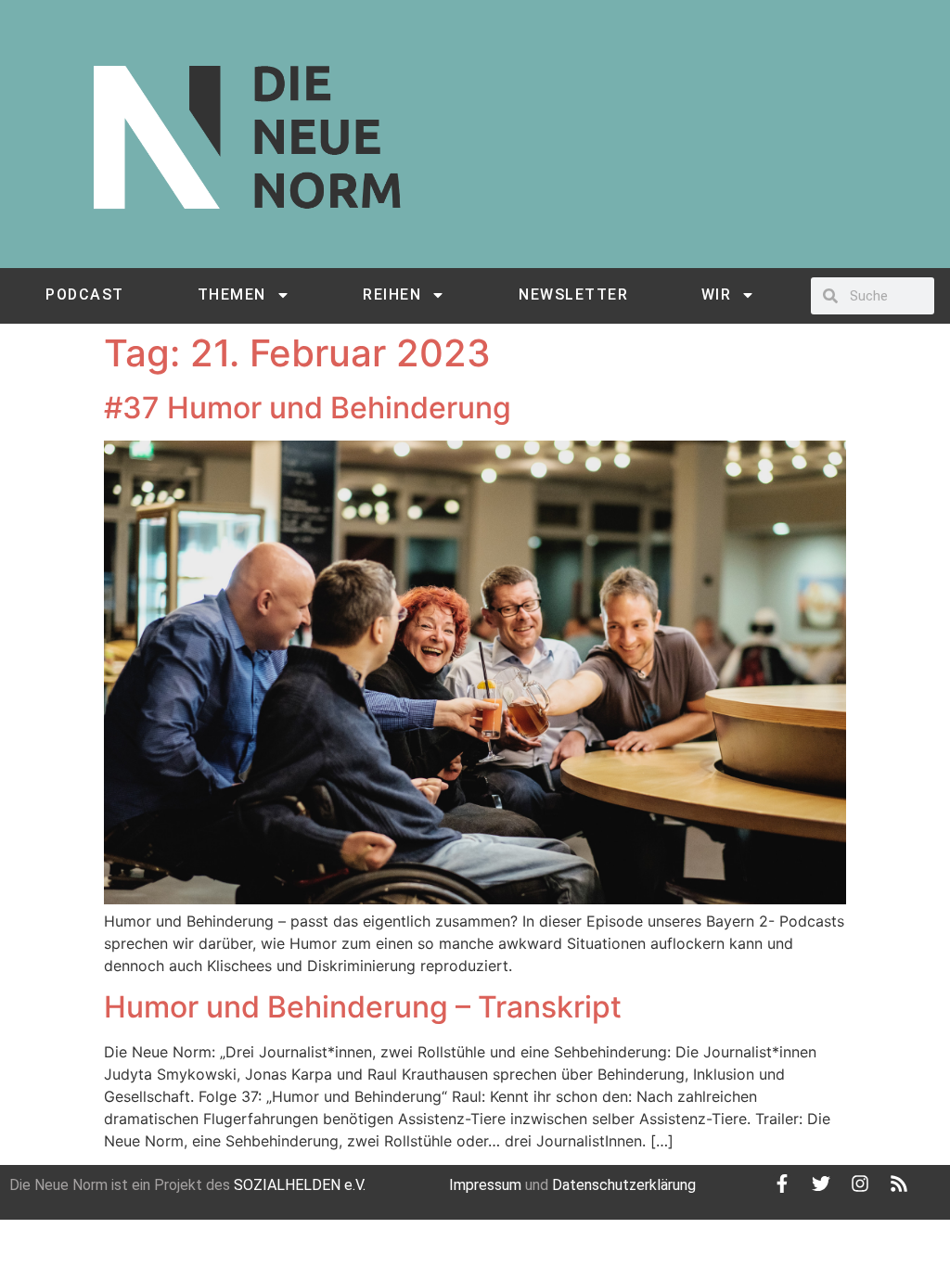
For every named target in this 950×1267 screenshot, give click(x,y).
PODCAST (84, 294)
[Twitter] (821, 1183)
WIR (716, 294)
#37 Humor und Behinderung (307, 408)
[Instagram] (860, 1183)
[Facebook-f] (782, 1183)
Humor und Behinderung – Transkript (363, 1007)
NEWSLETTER (573, 294)
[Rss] (899, 1183)
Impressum (485, 1185)
